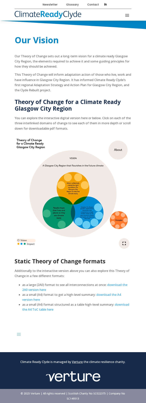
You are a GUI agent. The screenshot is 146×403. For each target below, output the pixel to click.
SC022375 (99, 393)
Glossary (72, 4)
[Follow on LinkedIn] (105, 4)
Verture (77, 362)
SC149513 (73, 398)
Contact (93, 4)
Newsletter (50, 4)
